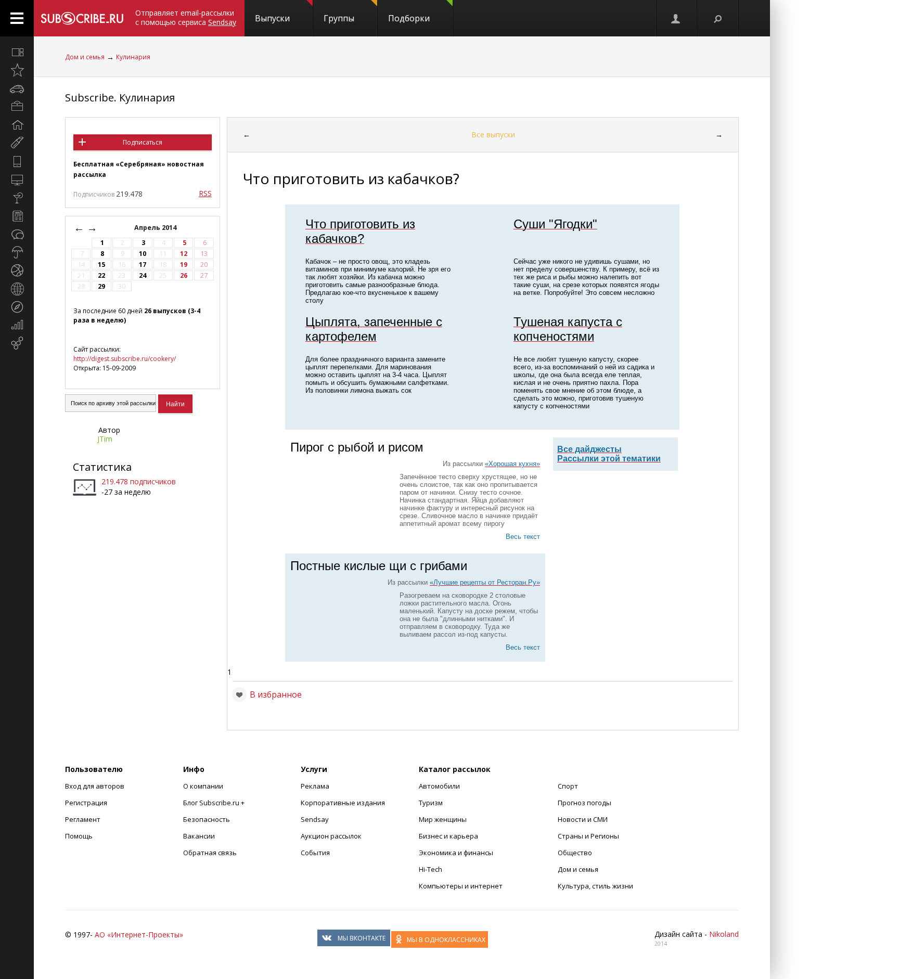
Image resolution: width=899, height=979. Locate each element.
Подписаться (142, 142)
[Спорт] (17, 270)
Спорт (568, 786)
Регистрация (86, 802)
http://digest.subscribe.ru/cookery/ (124, 358)
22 (101, 275)
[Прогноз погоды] (17, 252)
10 (142, 253)
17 (142, 264)
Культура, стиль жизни (595, 886)
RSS (205, 193)
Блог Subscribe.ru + (214, 802)
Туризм (431, 802)
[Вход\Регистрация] (676, 18)
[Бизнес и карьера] (17, 106)
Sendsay (315, 819)
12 (183, 253)
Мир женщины (443, 819)
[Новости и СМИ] (17, 216)
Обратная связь (210, 852)
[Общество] (17, 234)
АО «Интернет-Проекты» (139, 934)
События (315, 852)
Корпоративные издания (343, 802)
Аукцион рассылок (331, 836)
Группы (339, 18)
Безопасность (206, 819)
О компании (203, 786)
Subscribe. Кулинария (120, 98)
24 (142, 275)
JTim (104, 439)
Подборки (409, 18)
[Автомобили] (17, 88)
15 (101, 264)
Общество (575, 852)
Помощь (79, 836)
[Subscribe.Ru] (82, 18)
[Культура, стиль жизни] (17, 197)
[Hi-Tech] (17, 161)
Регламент (82, 819)
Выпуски (272, 18)
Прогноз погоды (584, 802)
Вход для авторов (94, 786)
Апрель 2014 (156, 227)
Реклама (315, 786)
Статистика (102, 467)
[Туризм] (17, 307)
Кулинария (133, 57)
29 (101, 286)
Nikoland (724, 934)
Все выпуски (493, 134)
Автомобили (439, 786)
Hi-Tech (430, 869)
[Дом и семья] (17, 125)
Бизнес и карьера (448, 836)
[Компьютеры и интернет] (17, 179)
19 (183, 264)
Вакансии (199, 836)
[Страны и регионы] (17, 289)
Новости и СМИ (583, 819)
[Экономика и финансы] (17, 325)
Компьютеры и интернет (461, 886)
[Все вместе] (17, 52)
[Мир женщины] (17, 143)
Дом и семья (85, 57)
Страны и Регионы (588, 836)
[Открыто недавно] (17, 70)
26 (183, 275)
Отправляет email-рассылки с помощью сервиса (185, 17)
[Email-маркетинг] (17, 343)
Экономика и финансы (456, 852)
